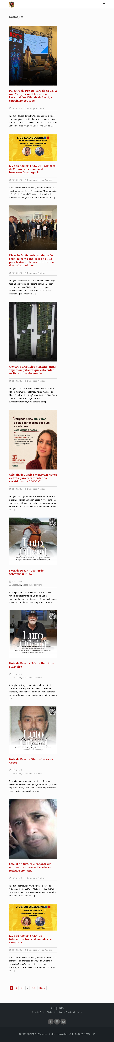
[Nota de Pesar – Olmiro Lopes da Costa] (33, 730)
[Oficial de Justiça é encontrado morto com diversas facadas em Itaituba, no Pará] (33, 828)
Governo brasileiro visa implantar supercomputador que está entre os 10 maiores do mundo (32, 370)
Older (41, 988)
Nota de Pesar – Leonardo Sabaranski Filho (26, 572)
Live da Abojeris (45, 180)
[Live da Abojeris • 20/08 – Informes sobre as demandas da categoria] (33, 916)
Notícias (41, 108)
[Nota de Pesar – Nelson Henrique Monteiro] (33, 634)
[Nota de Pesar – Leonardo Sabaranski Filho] (33, 541)
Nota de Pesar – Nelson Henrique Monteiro (31, 664)
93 (33, 988)
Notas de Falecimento (32, 584)
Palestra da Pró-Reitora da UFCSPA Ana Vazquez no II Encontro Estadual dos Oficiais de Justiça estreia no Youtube (33, 95)
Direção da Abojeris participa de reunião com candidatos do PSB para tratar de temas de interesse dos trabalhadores (31, 260)
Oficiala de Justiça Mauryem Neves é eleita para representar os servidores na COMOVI (33, 478)
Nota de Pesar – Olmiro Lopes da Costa (31, 760)
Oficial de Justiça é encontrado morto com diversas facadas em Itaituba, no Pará (30, 867)
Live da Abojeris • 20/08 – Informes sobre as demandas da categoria (30, 939)
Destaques (32, 108)
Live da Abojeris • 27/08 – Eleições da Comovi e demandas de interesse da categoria (32, 169)
